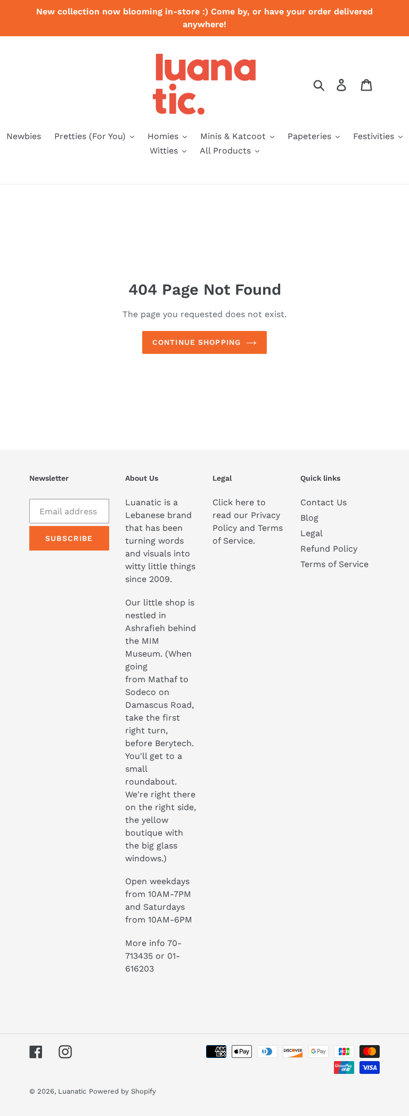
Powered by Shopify (122, 1091)
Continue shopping (196, 342)
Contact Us (323, 502)
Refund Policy (328, 549)
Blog (309, 518)
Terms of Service (334, 564)
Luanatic (72, 1091)
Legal (311, 533)
